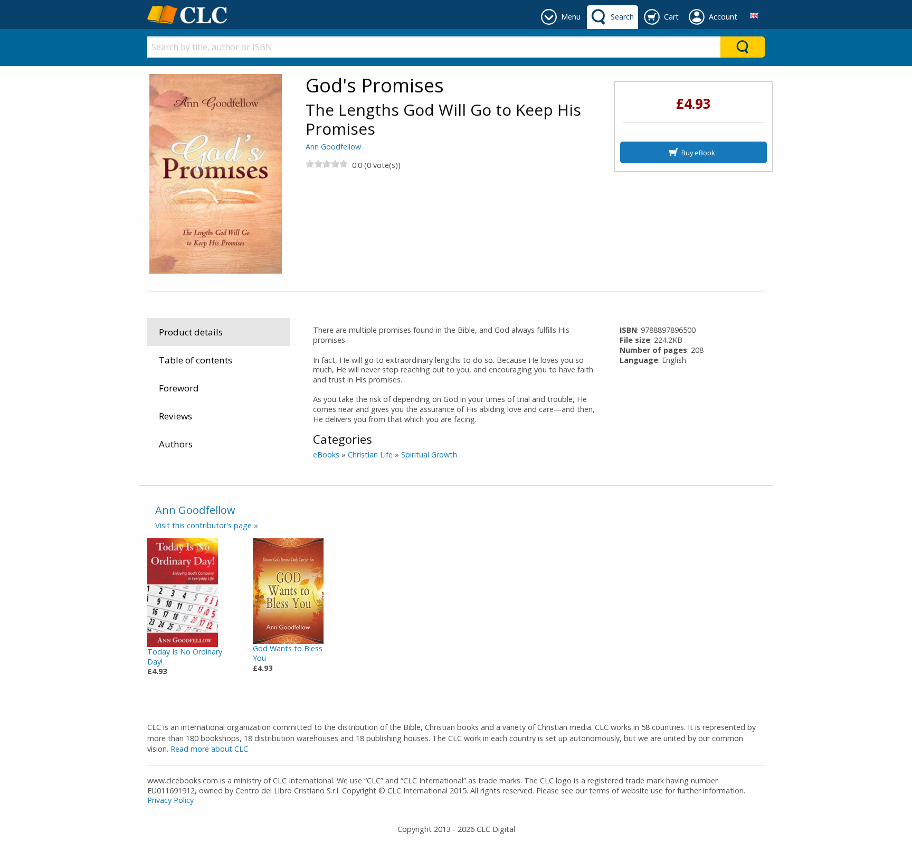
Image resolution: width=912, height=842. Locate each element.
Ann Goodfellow (333, 147)
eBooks (326, 455)
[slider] (327, 164)
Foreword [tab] (179, 388)
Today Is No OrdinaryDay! (184, 657)
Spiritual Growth (429, 455)
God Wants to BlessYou (287, 653)
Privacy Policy (170, 800)
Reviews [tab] (175, 416)
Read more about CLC (209, 749)
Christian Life (370, 455)
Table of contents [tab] (195, 360)
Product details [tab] (191, 332)
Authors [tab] (176, 444)
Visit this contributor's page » (206, 525)
